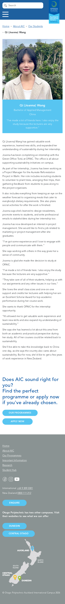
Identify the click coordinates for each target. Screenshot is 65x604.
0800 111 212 (24, 493)
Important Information (14, 460)
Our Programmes (11, 455)
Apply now (17, 421)
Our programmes (20, 412)
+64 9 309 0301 (25, 488)
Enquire (14, 502)
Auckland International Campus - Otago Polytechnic (53, 9)
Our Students (35, 26)
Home (5, 26)
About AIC (19, 26)
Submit (5, 5)
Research (7, 465)
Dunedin (14, 526)
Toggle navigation (5, 14)
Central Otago (18, 533)
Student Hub (9, 470)
